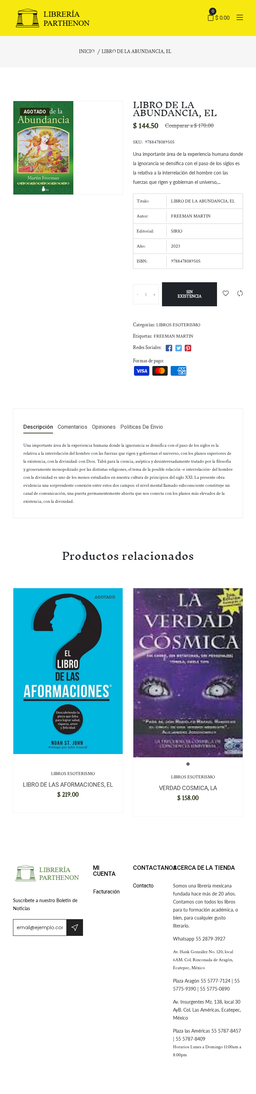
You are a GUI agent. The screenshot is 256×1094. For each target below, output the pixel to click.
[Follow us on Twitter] (178, 348)
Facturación (106, 891)
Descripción (38, 427)
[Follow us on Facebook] (169, 348)
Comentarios (72, 427)
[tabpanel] (68, 671)
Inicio (87, 51)
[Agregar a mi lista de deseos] (226, 294)
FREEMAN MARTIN (173, 336)
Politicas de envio (141, 427)
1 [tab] (188, 764)
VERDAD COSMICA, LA (188, 787)
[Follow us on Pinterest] (188, 348)
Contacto (143, 885)
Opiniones (104, 427)
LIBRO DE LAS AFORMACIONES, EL (68, 784)
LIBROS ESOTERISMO (178, 325)
